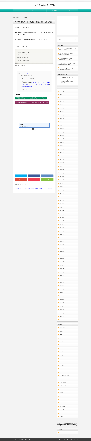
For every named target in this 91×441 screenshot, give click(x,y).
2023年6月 (62, 128)
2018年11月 (62, 316)
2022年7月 (62, 166)
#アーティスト (28, 84)
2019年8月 (62, 285)
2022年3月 (62, 179)
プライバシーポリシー (34, 10)
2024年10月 (62, 104)
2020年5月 (62, 255)
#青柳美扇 (38, 84)
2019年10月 (62, 278)
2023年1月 (62, 145)
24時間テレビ (62, 327)
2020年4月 (62, 258)
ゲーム (61, 348)
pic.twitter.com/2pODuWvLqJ (26, 86)
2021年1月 (62, 227)
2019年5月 (62, 296)
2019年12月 (62, 272)
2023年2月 (62, 142)
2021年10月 (62, 196)
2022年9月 (62, 159)
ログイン (61, 432)
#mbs (42, 82)
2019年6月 (62, 292)
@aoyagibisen (46, 84)
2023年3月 (62, 138)
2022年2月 (62, 183)
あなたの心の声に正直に (45, 5)
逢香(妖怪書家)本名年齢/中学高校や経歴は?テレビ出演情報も (32, 102)
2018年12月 (62, 313)
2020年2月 (62, 265)
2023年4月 (62, 135)
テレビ (25, 184)
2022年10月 (62, 156)
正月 (60, 402)
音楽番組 (61, 416)
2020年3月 (62, 261)
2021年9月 (62, 200)
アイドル (61, 341)
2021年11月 (62, 193)
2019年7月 (62, 289)
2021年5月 (62, 214)
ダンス (61, 358)
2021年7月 (62, 207)
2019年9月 (62, 282)
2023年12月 (62, 121)
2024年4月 (62, 115)
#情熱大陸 (26, 73)
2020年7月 (62, 248)
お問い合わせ (54, 10)
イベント (61, 344)
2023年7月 (62, 125)
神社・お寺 (62, 409)
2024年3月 (62, 118)
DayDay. (61, 331)
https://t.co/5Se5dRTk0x (36, 82)
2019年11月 (62, 275)
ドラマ (61, 368)
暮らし (61, 399)
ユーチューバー (63, 382)
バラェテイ (62, 372)
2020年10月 (62, 237)
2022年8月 (62, 162)
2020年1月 (62, 268)
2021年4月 (62, 217)
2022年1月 (62, 186)
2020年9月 (62, 241)
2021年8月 (62, 203)
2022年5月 (62, 173)
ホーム (18, 10)
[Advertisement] (34, 113)
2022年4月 (62, 176)
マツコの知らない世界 (64, 375)
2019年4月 (62, 299)
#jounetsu (45, 82)
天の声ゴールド (63, 385)
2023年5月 (62, 132)
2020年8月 (62, 244)
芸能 (60, 413)
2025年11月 (62, 91)
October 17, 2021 (34, 89)
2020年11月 (62, 234)
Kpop (61, 334)
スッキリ (61, 351)
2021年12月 (62, 190)
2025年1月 (62, 94)
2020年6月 (62, 251)
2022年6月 (62, 169)
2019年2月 (62, 306)
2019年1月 (62, 309)
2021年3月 (62, 220)
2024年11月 (62, 101)
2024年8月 (62, 111)
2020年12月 (62, 231)
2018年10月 (62, 319)
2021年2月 (62, 224)
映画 (60, 396)
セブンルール (62, 355)
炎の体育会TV (62, 406)
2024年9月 (62, 108)
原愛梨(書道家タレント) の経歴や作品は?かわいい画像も (31, 98)
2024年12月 (62, 97)
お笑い (61, 338)
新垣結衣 (61, 392)
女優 (60, 389)
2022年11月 (62, 152)
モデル (61, 379)
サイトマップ (70, 10)
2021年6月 (62, 210)
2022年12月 (62, 149)
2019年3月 (62, 302)
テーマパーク (62, 365)
